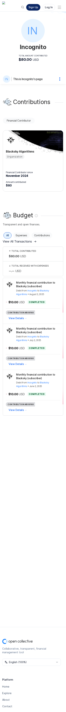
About (6, 699)
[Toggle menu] (59, 7)
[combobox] (31, 662)
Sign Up (33, 7)
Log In (49, 7)
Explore (7, 693)
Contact (7, 706)
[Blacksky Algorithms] (10, 140)
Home (5, 686)
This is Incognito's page (28, 79)
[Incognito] (7, 79)
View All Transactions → (19, 241)
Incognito (32, 290)
